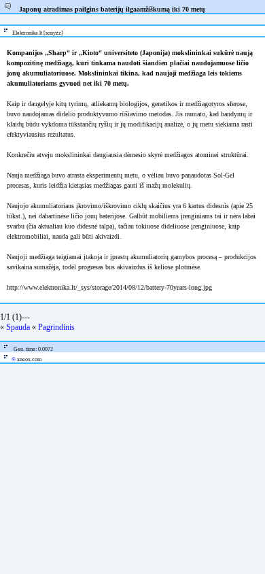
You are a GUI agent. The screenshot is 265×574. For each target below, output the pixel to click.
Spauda (18, 327)
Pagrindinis (56, 327)
